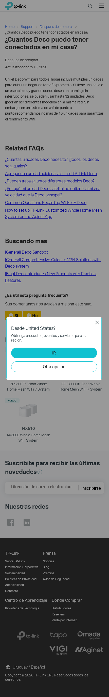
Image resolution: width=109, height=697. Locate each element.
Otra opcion (54, 366)
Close (97, 322)
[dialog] (54, 348)
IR (54, 352)
